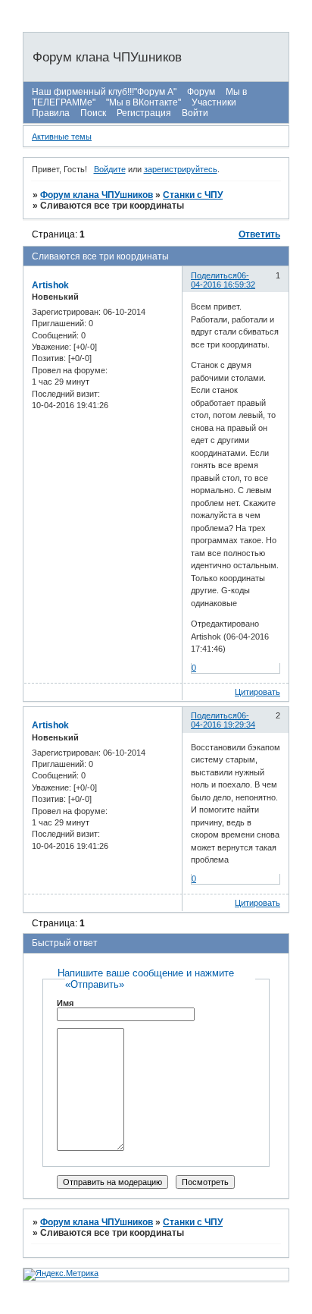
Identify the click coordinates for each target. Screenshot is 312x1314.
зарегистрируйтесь (180, 169)
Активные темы (62, 136)
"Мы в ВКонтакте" (143, 102)
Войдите (110, 169)
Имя (65, 1003)
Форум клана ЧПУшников (96, 195)
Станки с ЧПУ (193, 195)
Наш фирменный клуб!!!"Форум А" (104, 91)
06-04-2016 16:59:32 (223, 280)
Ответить (259, 234)
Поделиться (214, 275)
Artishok (50, 285)
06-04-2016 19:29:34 (223, 720)
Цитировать (257, 691)
